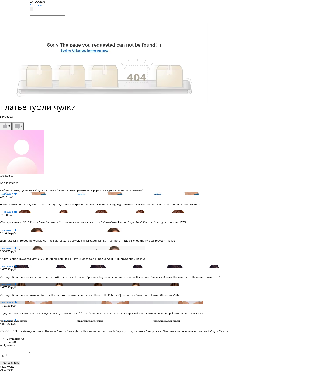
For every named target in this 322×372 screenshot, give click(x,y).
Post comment (10, 362)
